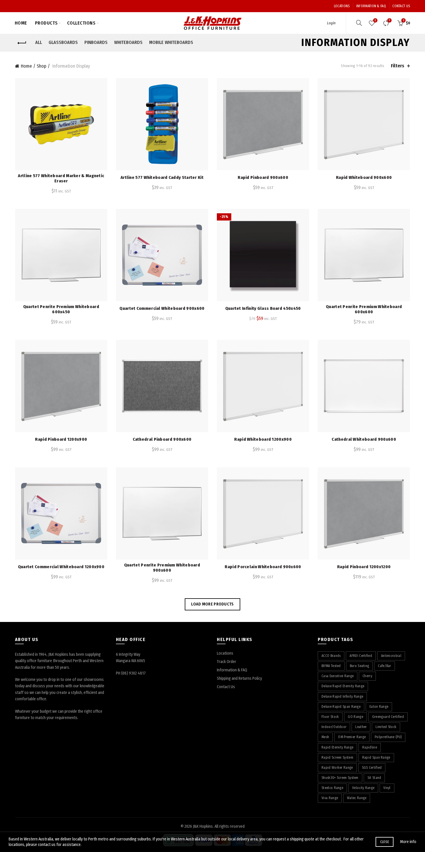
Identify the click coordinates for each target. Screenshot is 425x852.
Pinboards (96, 42)
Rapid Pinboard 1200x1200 (364, 566)
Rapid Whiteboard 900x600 (364, 177)
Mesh (325, 737)
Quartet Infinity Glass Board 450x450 (263, 308)
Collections (81, 23)
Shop (41, 66)
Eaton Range (378, 707)
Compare (389, 20)
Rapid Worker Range (337, 768)
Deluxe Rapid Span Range (341, 707)
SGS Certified (372, 768)
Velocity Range (363, 788)
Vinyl (387, 788)
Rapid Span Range (376, 757)
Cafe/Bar (384, 666)
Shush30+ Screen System (340, 778)
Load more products (212, 604)
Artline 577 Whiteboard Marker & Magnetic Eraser (61, 178)
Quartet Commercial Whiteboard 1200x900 (61, 566)
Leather (361, 727)
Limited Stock (386, 727)
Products (46, 23)
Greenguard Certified (388, 717)
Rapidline (369, 747)
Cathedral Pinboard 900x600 (162, 439)
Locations (342, 6)
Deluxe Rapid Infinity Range (342, 696)
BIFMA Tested (331, 666)
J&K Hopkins (203, 826)
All (38, 42)
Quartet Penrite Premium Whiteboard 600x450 (61, 309)
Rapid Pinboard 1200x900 (61, 439)
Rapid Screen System (337, 757)
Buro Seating (359, 666)
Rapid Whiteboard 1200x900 (263, 439)
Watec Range (356, 798)
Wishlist (375, 20)
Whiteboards (128, 42)
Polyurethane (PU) (388, 737)
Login (331, 23)
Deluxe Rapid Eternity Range (342, 686)
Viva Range (329, 798)
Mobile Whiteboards (171, 42)
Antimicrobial (391, 656)
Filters (397, 65)
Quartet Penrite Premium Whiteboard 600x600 (364, 309)
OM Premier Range (352, 737)
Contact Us (401, 6)
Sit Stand (374, 778)
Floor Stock (330, 717)
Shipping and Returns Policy (239, 678)
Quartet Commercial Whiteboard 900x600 (161, 308)
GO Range (355, 717)
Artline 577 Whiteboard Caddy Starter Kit (162, 177)
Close (384, 842)
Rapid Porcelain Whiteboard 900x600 (263, 566)
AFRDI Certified (361, 656)
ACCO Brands (331, 656)
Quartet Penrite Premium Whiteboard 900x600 (162, 567)
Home (21, 23)
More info (408, 841)
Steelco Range (332, 788)
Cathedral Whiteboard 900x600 (364, 439)
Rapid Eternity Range (337, 747)
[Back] (22, 43)
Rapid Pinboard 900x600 (263, 177)
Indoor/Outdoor (333, 727)
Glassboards (63, 42)
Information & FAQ (371, 6)
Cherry (367, 676)
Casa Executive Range (337, 676)
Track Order (226, 661)
